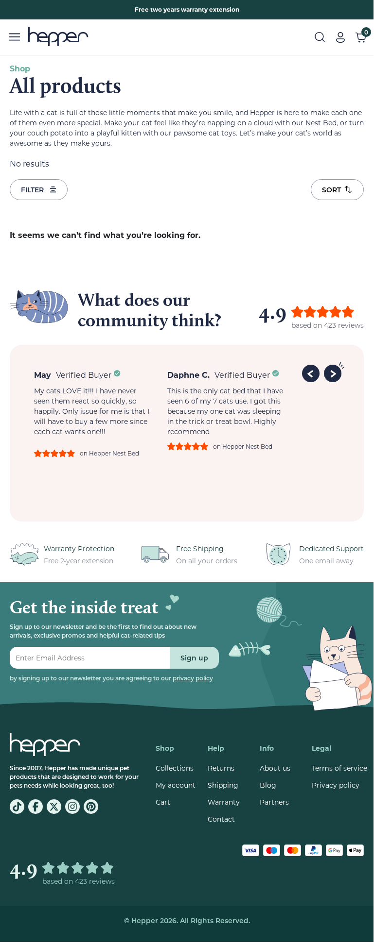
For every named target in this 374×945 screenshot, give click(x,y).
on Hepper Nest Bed (109, 453)
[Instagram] (72, 806)
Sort (331, 189)
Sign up (194, 657)
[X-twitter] (54, 806)
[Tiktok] (17, 806)
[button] (312, 372)
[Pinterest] (91, 806)
